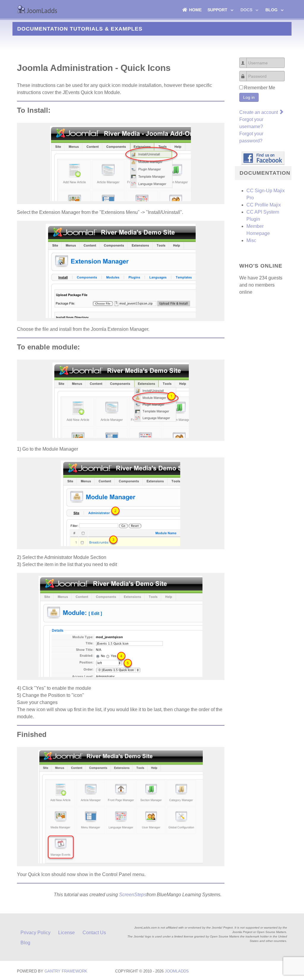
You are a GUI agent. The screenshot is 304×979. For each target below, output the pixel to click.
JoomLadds (177, 971)
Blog (25, 942)
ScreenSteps (132, 894)
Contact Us (94, 932)
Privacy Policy (35, 932)
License (66, 932)
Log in (249, 97)
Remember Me (259, 87)
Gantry (66, 971)
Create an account (259, 112)
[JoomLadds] (38, 9)
